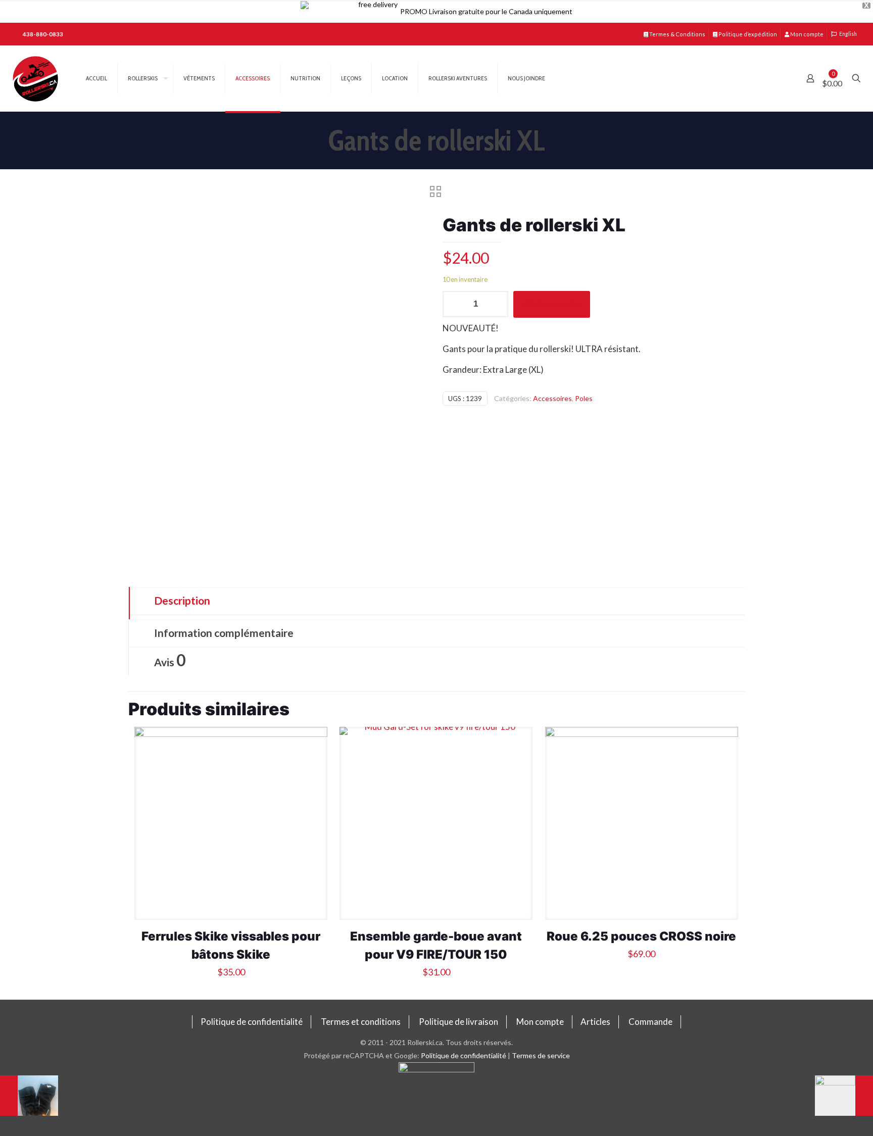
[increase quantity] (497, 304)
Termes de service (541, 1055)
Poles (584, 398)
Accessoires (552, 398)
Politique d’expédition (747, 34)
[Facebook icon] (437, 1099)
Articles (595, 1021)
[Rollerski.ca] (35, 78)
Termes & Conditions (676, 34)
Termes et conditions (361, 1021)
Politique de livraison (458, 1021)
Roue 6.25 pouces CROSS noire (641, 936)
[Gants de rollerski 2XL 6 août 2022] (844, 1095)
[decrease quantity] (454, 304)
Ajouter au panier (551, 304)
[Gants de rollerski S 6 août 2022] (29, 1095)
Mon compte (806, 34)
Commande (650, 1021)
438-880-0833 (43, 34)
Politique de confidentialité (252, 1021)
